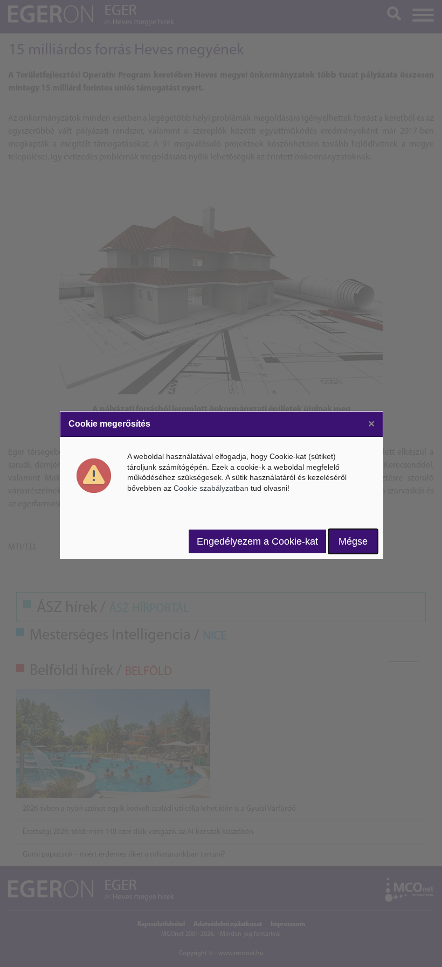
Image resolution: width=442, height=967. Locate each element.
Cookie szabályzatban (211, 488)
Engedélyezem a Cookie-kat (257, 541)
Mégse (353, 541)
